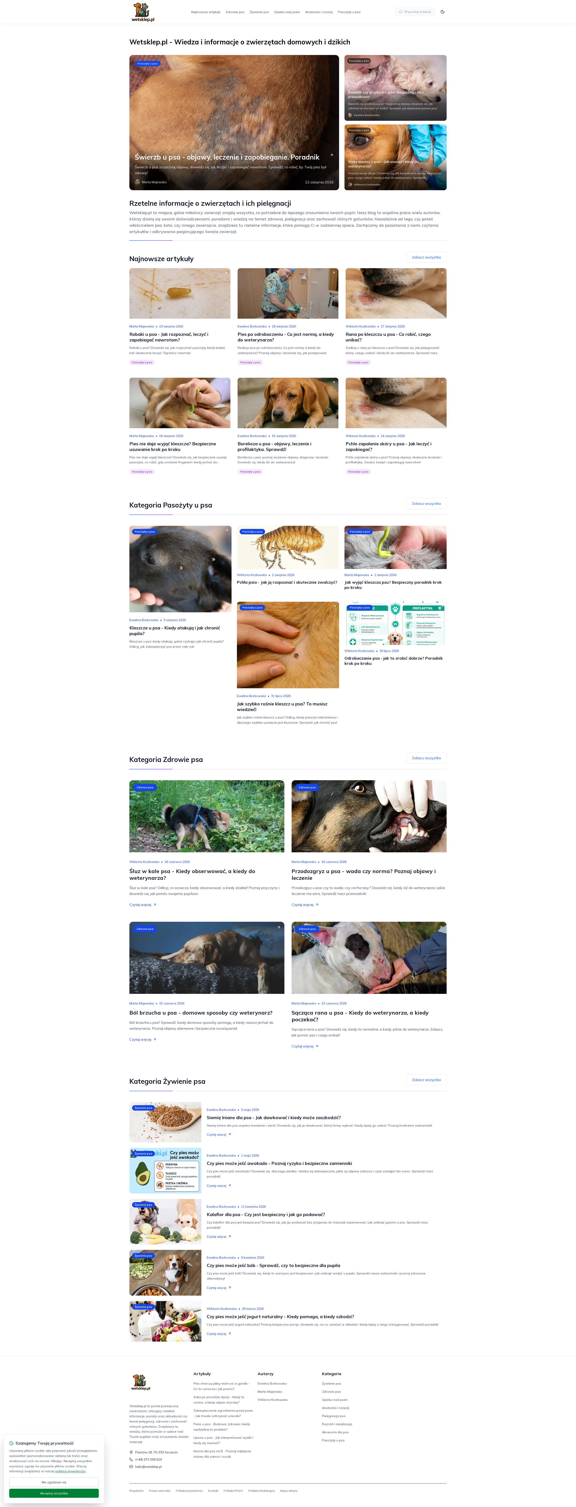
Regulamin (136, 1490)
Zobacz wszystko (426, 257)
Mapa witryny (288, 1490)
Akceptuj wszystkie (54, 1493)
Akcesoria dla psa (335, 1432)
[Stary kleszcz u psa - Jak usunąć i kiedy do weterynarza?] (395, 157)
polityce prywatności (70, 1471)
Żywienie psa (259, 12)
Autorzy (266, 1373)
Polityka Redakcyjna (261, 1490)
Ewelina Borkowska (252, 326)
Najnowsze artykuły (205, 12)
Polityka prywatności (189, 1490)
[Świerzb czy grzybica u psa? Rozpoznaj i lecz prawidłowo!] (395, 88)
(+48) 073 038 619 (148, 1459)
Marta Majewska (141, 326)
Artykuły (202, 1373)
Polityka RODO (233, 1490)
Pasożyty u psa (349, 12)
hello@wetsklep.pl (148, 1467)
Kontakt (213, 1490)
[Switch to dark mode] (443, 12)
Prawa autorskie (160, 1490)
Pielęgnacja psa (333, 1416)
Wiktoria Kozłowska (361, 326)
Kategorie (331, 1373)
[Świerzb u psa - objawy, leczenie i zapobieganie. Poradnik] (234, 122)
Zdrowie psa (235, 12)
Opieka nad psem (287, 12)
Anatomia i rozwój (319, 12)
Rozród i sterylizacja (337, 1424)
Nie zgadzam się (54, 1482)
